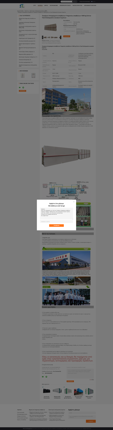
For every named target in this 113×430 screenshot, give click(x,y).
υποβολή (56, 225)
